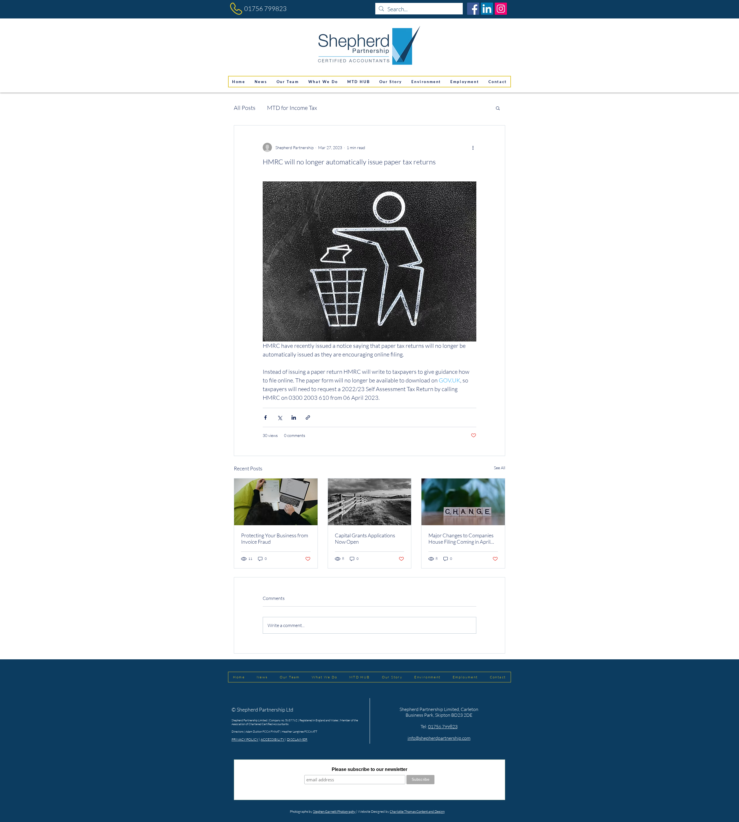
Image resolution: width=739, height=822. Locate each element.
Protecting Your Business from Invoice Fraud (274, 538)
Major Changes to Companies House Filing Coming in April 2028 (461, 538)
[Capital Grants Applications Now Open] (369, 501)
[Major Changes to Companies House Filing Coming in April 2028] (463, 501)
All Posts (244, 107)
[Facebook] (473, 9)
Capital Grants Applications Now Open (365, 538)
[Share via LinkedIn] (293, 417)
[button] (498, 108)
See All (499, 467)
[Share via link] (308, 417)
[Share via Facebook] (265, 417)
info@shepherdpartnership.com (439, 738)
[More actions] (472, 147)
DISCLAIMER (297, 739)
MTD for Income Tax (292, 107)
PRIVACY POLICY (245, 739)
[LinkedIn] (487, 9)
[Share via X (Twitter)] (279, 417)
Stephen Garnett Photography (334, 811)
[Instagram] (501, 9)
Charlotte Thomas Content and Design (417, 811)
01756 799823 (265, 8)
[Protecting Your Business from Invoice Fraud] (276, 501)
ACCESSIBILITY (273, 739)
